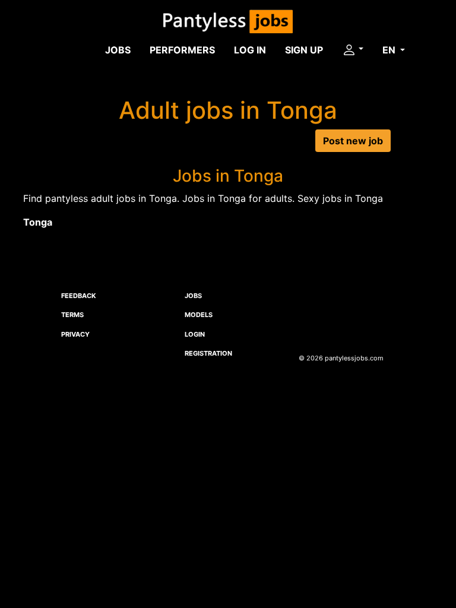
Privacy (75, 334)
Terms (72, 315)
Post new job (353, 141)
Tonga (37, 222)
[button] (352, 50)
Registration (208, 353)
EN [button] (390, 50)
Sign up (304, 50)
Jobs (118, 50)
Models (199, 315)
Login (195, 334)
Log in (250, 50)
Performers (182, 50)
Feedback (78, 296)
